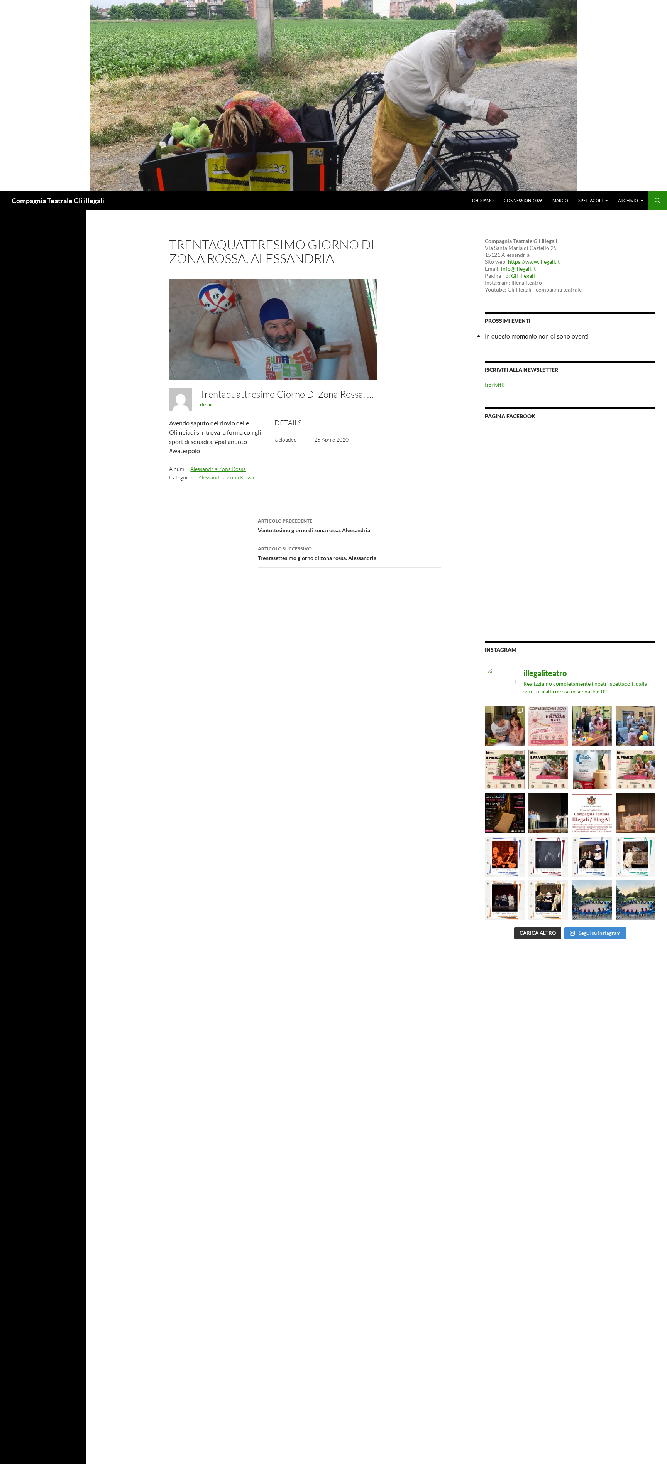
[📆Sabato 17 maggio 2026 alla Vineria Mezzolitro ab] (505, 726)
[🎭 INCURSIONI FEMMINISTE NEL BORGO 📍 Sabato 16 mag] (505, 813)
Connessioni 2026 (523, 200)
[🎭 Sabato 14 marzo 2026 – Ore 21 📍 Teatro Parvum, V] (505, 857)
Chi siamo (483, 200)
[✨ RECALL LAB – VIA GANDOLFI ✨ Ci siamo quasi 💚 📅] (592, 900)
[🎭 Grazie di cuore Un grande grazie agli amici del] (548, 813)
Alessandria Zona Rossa (218, 469)
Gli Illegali (523, 275)
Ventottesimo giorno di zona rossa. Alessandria (314, 525)
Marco (560, 200)
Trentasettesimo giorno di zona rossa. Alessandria (317, 553)
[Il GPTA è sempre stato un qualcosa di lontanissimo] (592, 769)
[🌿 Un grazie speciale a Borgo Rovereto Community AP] (635, 726)
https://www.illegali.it (534, 261)
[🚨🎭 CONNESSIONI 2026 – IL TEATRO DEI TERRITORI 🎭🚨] (548, 726)
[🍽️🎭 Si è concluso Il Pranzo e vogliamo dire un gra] (592, 726)
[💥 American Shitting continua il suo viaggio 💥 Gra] (635, 813)
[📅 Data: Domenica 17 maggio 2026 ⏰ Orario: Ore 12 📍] (505, 769)
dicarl (207, 404)
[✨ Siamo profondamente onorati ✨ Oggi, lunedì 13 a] (592, 813)
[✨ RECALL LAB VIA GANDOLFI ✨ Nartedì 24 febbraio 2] (635, 900)
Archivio (628, 200)
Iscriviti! (495, 384)
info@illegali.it (518, 268)
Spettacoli (590, 200)
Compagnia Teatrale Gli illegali (58, 200)
